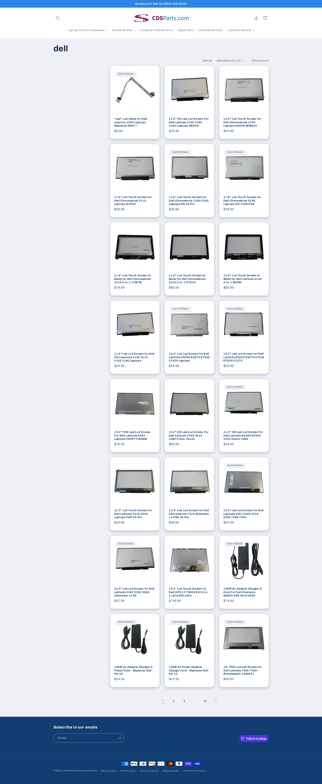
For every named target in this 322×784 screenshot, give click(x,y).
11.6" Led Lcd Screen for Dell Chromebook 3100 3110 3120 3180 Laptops (134, 357)
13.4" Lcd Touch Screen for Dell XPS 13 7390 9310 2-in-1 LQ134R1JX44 (188, 592)
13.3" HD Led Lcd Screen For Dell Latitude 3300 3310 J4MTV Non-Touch (189, 435)
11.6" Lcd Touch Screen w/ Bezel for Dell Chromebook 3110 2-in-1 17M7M (132, 279)
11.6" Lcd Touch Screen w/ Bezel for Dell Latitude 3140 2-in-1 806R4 (242, 279)
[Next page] (215, 701)
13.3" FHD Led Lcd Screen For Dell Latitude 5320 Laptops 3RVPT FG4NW (132, 435)
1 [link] (163, 701)
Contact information (194, 771)
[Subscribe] (119, 738)
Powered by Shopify (86, 771)
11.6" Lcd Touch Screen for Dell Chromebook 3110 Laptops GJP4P (133, 200)
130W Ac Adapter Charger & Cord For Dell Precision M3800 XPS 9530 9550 (242, 592)
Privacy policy (128, 771)
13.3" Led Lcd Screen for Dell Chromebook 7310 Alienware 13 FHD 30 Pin (189, 514)
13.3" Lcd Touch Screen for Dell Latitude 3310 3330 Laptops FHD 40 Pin (133, 514)
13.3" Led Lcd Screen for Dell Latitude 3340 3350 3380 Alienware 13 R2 (134, 592)
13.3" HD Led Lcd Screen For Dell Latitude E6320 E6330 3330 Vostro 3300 (243, 435)
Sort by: (207, 60)
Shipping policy (170, 771)
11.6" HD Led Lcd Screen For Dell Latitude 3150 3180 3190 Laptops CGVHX (189, 122)
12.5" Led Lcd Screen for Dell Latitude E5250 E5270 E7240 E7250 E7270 (243, 357)
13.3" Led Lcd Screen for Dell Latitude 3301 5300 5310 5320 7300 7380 (243, 514)
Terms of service (149, 771)
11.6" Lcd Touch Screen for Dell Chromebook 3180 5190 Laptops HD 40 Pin (189, 200)
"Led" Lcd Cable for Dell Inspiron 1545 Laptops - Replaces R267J (130, 122)
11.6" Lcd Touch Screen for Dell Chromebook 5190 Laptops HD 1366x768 (242, 200)
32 (205, 701)
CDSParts (68, 771)
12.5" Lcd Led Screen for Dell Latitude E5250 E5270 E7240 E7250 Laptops (189, 357)
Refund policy (109, 771)
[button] (57, 18)
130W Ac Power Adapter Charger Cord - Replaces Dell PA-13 (188, 670)
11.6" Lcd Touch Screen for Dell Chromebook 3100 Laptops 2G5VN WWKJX (242, 122)
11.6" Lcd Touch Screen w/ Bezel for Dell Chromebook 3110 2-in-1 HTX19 (187, 279)
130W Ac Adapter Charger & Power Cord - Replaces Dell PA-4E (133, 670)
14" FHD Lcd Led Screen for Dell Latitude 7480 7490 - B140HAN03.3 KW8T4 (242, 670)
